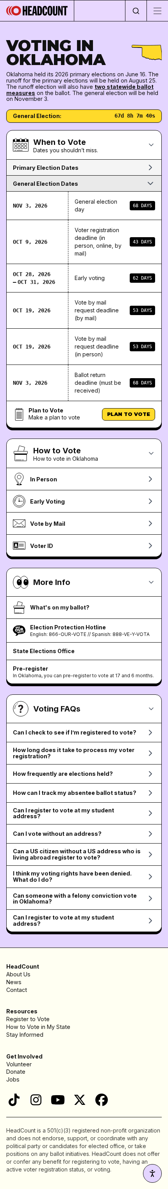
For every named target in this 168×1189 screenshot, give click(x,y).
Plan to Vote (128, 414)
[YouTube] (58, 1100)
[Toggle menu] (157, 10)
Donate (15, 1071)
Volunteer (19, 1064)
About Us (18, 974)
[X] (80, 1100)
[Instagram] (36, 1100)
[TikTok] (14, 1100)
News (13, 982)
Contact (16, 989)
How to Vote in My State (38, 1026)
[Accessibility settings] (152, 1173)
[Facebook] (101, 1100)
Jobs (13, 1079)
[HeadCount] (37, 10)
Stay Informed (24, 1034)
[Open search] (136, 10)
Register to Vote (28, 1019)
